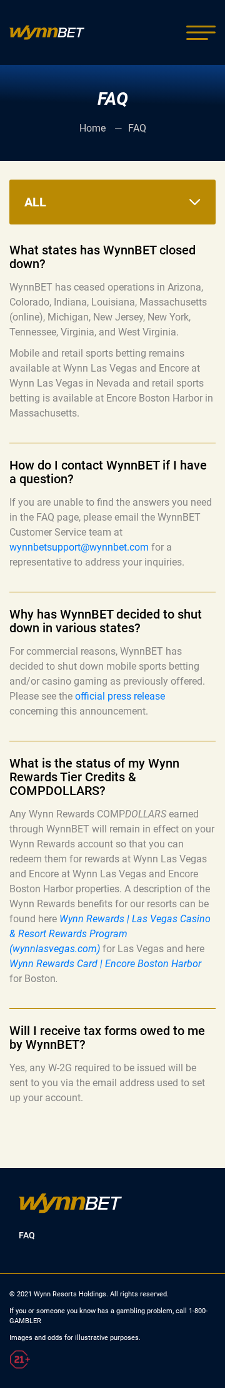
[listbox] (112, 202)
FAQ (27, 1235)
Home (93, 128)
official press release (120, 696)
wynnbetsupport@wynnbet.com (79, 547)
